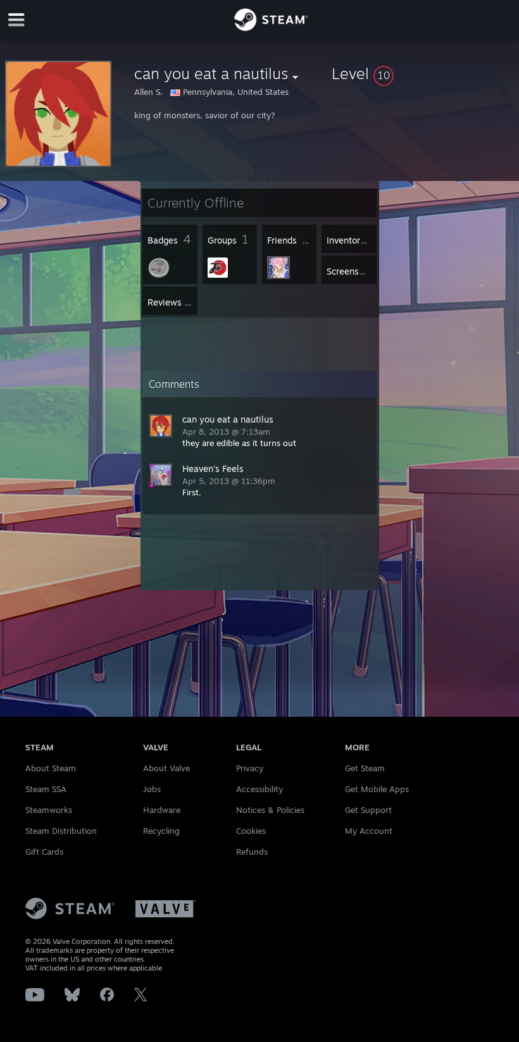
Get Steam (365, 768)
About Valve (166, 768)
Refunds (252, 852)
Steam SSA (45, 789)
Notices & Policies (270, 810)
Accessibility (259, 789)
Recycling (161, 831)
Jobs (152, 789)
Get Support (368, 810)
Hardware (161, 810)
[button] (423, 73)
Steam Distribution (61, 831)
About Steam (50, 768)
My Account (368, 831)
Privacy (249, 768)
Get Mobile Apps (377, 789)
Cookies (251, 831)
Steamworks (48, 810)
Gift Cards (44, 852)
